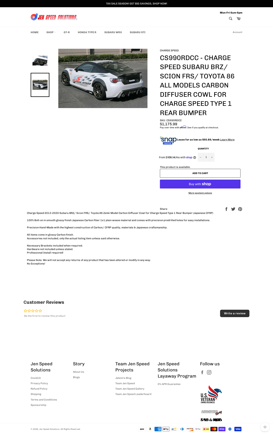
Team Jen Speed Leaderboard (133, 394)
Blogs (76, 377)
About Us (78, 371)
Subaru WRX (113, 32)
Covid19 (36, 378)
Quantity (203, 148)
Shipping (36, 394)
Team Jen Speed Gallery (129, 388)
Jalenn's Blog (123, 378)
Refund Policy (39, 388)
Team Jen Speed (125, 383)
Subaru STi (137, 32)
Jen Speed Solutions (49, 429)
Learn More (227, 139)
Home (34, 32)
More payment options (200, 193)
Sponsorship (38, 405)
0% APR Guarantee (169, 384)
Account (237, 32)
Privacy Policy (39, 383)
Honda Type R (87, 32)
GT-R (67, 32)
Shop (50, 32)
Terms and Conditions (44, 399)
